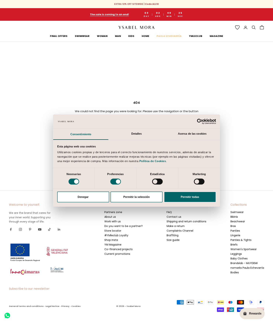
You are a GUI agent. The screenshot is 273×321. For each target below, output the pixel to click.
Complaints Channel (180, 231)
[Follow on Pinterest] (30, 229)
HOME (145, 36)
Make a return (176, 226)
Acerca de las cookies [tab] (192, 133)
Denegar (83, 196)
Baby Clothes (239, 258)
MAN (118, 36)
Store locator (112, 231)
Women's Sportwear (243, 249)
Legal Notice (52, 306)
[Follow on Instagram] (20, 229)
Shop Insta (111, 240)
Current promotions (117, 254)
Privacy (65, 306)
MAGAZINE (216, 36)
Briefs (234, 244)
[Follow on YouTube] (40, 229)
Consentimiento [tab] (80, 134)
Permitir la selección (136, 196)
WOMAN (102, 36)
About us (110, 217)
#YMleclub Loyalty (116, 235)
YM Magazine (112, 244)
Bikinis (234, 217)
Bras (233, 226)
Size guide (173, 240)
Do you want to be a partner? (123, 226)
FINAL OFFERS (58, 36)
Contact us (174, 217)
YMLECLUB (195, 36)
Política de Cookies (152, 161)
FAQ (169, 212)
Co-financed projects (118, 249)
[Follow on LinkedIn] (59, 229)
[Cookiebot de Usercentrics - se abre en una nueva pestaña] (199, 121)
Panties (235, 231)
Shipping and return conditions (186, 221)
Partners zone (113, 212)
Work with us (112, 221)
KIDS (131, 36)
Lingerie (235, 235)
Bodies (234, 272)
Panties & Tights (240, 240)
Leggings (236, 254)
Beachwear (237, 221)
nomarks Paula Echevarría (247, 268)
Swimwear (237, 212)
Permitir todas (190, 196)
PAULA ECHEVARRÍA (169, 36)
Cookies (76, 306)
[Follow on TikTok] (49, 229)
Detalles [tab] (136, 133)
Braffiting (172, 235)
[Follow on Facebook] (11, 229)
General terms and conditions (26, 306)
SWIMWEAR (82, 36)
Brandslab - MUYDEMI (244, 263)
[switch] (115, 182)
